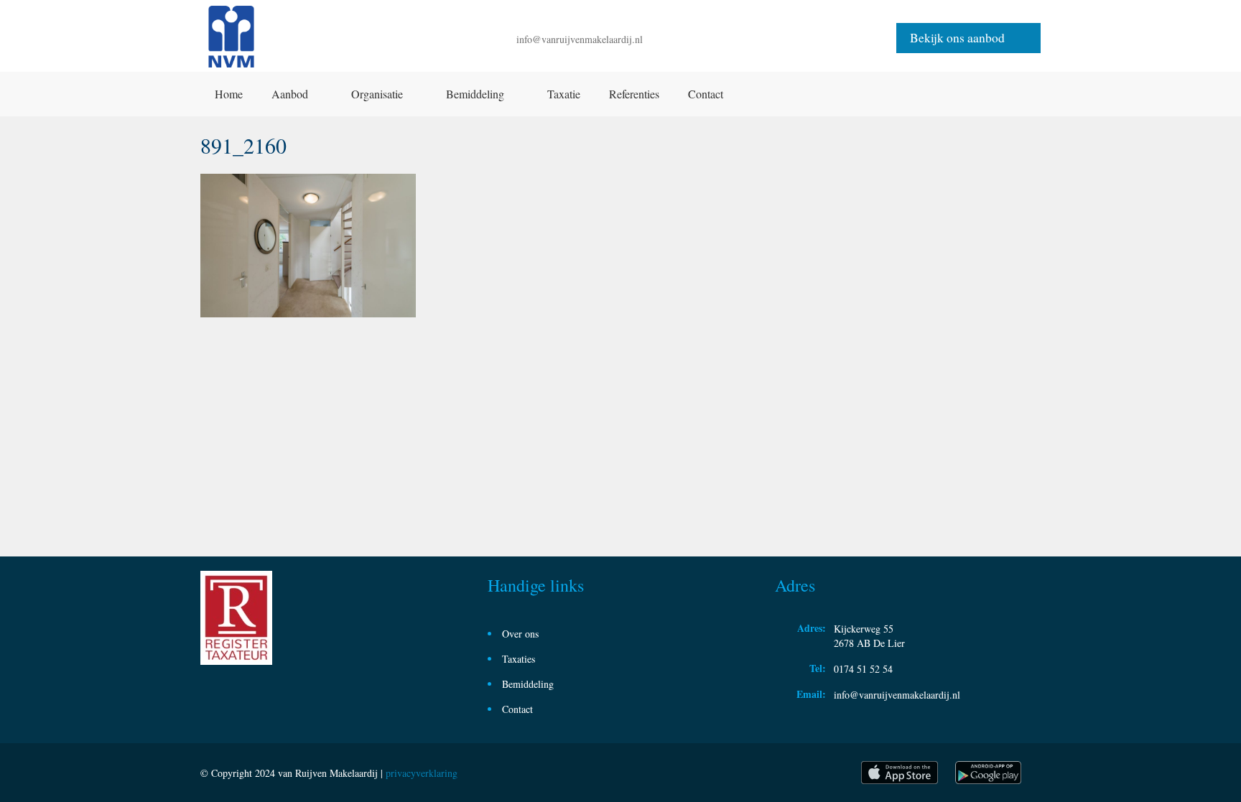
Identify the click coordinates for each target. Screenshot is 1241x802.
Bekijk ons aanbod (957, 37)
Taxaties (518, 659)
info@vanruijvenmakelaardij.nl (579, 39)
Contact (705, 93)
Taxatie (563, 93)
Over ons (520, 633)
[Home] (231, 38)
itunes (899, 772)
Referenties (634, 93)
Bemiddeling (475, 93)
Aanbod (289, 93)
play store (989, 772)
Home (229, 93)
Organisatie (377, 93)
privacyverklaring (421, 773)
